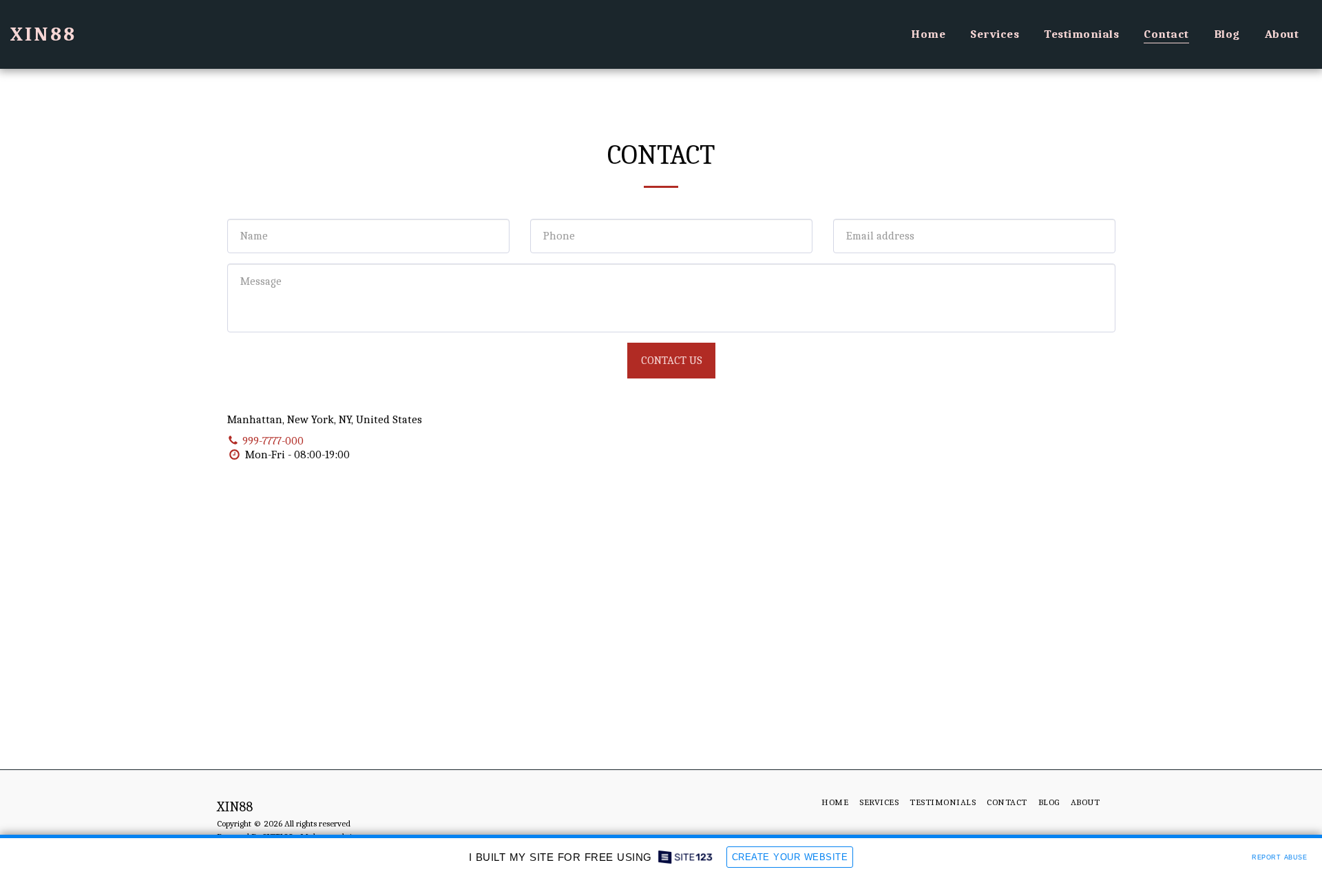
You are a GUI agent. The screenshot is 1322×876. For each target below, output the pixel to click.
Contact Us (671, 360)
